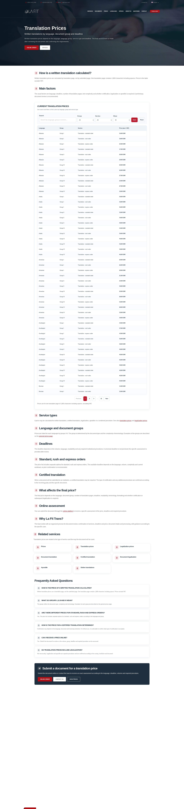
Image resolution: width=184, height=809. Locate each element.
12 (101, 398)
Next (107, 398)
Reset (141, 120)
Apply (134, 120)
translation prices (125, 420)
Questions (136, 11)
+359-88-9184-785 (47, 2)
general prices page (46, 436)
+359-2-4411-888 (31, 2)
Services (90, 11)
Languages (113, 11)
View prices (73, 679)
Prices (106, 11)
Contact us (144, 2)
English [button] (155, 2)
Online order (155, 11)
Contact (144, 11)
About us (128, 11)
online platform (68, 511)
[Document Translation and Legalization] (31, 11)
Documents (98, 11)
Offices (121, 11)
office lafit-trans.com (64, 2)
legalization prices (141, 420)
